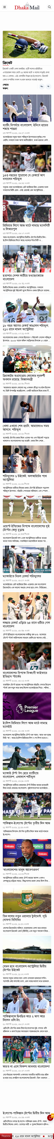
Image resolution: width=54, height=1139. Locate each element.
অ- (48, 86)
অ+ (42, 86)
